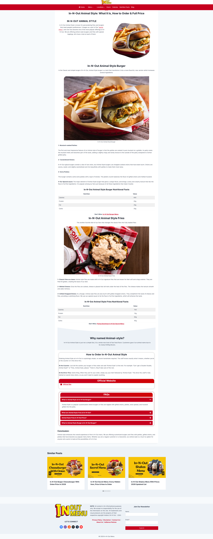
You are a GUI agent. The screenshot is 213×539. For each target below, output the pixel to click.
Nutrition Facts (125, 7)
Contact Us (116, 520)
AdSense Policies (110, 522)
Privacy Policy (97, 520)
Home (83, 7)
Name (127, 511)
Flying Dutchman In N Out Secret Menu (110, 324)
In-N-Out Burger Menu (110, 214)
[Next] (163, 473)
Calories (115, 7)
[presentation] (66, 467)
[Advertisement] (81, 49)
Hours (108, 7)
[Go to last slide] (50, 473)
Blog (132, 7)
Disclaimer (107, 520)
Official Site (67, 384)
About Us (100, 522)
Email (127, 519)
